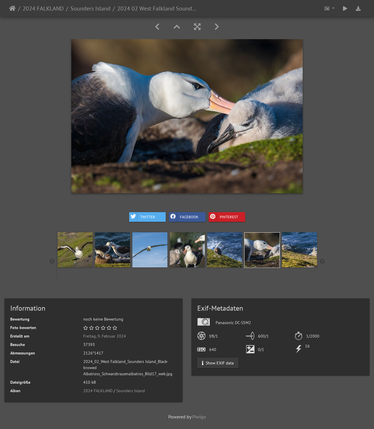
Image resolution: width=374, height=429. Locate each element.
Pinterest (229, 216)
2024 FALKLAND (43, 8)
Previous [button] (52, 261)
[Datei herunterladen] (358, 8)
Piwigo (199, 417)
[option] (75, 249)
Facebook (189, 216)
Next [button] (322, 261)
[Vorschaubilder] (177, 27)
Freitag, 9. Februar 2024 (104, 336)
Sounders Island (90, 8)
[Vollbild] (197, 27)
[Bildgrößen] (329, 8)
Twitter (147, 216)
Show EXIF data (219, 363)
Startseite (12, 8)
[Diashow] (345, 8)
